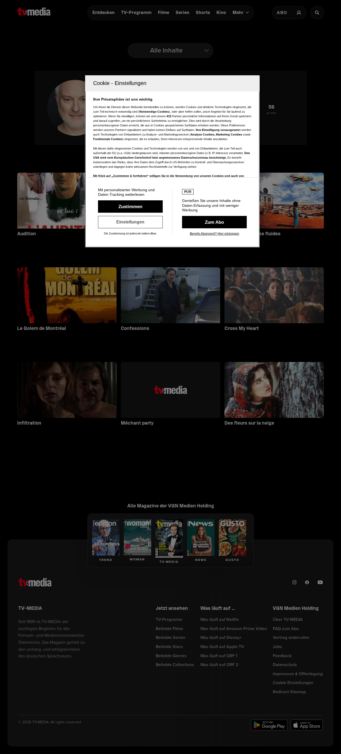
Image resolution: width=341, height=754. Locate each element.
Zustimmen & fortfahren (130, 206)
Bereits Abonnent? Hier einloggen (214, 234)
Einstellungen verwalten (130, 222)
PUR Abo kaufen (214, 222)
